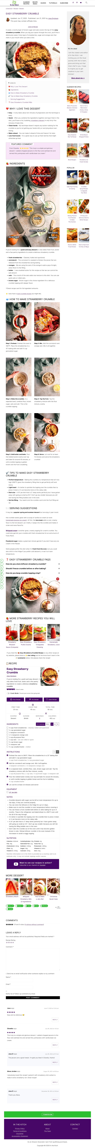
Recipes (16, 8)
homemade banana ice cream (16, 520)
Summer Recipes (26, 3)
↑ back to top (47, 1114)
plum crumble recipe (24, 294)
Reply (55, 1020)
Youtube (42, 865)
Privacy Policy (20, 1128)
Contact (75, 1128)
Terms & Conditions (19, 1131)
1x (52, 724)
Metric (47, 724)
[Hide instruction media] (57, 751)
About (47, 1128)
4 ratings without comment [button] (34, 924)
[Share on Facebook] (1, 564)
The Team (47, 1131)
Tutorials (53, 3)
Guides (43, 3)
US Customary (40, 724)
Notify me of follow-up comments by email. (20, 994)
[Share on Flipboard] (1, 574)
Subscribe (64, 3)
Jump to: (13, 83)
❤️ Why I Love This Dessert (17, 86)
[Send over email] (1, 580)
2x (54, 724)
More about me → (78, 78)
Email (8, 984)
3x (57, 724)
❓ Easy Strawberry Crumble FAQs (20, 102)
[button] (7, 689)
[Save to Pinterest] (1, 560)
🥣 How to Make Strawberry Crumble (21, 93)
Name (8, 977)
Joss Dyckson (11, 676)
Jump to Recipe (33, 27)
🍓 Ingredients (13, 90)
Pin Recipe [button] (35, 699)
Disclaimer (19, 1133)
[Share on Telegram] (1, 577)
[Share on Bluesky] (1, 570)
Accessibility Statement (20, 1136)
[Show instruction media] (54, 751)
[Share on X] (1, 567)
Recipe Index (35, 3)
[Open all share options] (1, 587)
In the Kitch (9, 8)
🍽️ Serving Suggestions (16, 99)
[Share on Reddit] (1, 584)
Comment (10, 947)
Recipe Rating (10, 940)
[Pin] (57, 43)
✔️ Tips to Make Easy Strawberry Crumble (23, 96)
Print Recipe (16, 699)
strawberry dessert (38, 120)
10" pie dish (13, 792)
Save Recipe (52, 699)
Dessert (21, 8)
